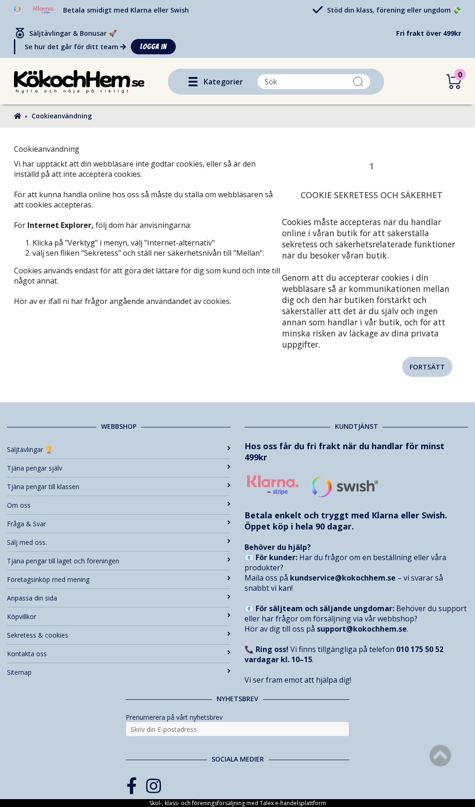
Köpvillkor (21, 616)
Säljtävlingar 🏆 (30, 449)
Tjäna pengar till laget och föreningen (63, 560)
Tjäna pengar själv (34, 468)
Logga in (153, 47)
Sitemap (19, 672)
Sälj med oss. (27, 542)
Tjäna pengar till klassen (43, 486)
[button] (193, 81)
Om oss (19, 505)
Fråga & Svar (26, 523)
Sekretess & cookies (37, 635)
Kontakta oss (27, 653)
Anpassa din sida (32, 598)
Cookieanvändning (62, 115)
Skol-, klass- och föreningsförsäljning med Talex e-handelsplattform (237, 803)
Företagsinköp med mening (48, 579)
